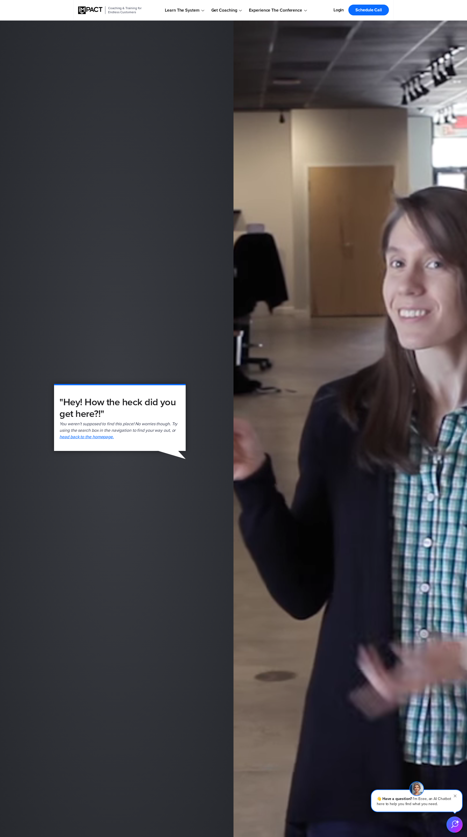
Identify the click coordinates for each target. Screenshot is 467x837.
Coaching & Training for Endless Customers (125, 10)
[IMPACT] (90, 10)
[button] (417, 800)
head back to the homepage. (86, 437)
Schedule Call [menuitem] (368, 10)
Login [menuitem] (338, 10)
